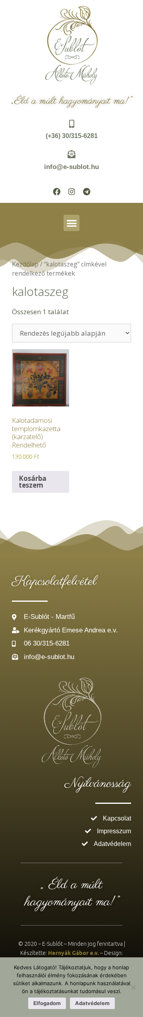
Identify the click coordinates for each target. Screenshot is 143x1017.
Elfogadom (47, 1003)
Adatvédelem (92, 1003)
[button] (72, 223)
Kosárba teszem (32, 482)
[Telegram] (86, 191)
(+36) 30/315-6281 (72, 135)
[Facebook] (56, 191)
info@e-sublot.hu (71, 167)
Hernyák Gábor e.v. (73, 953)
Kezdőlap (25, 264)
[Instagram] (71, 191)
